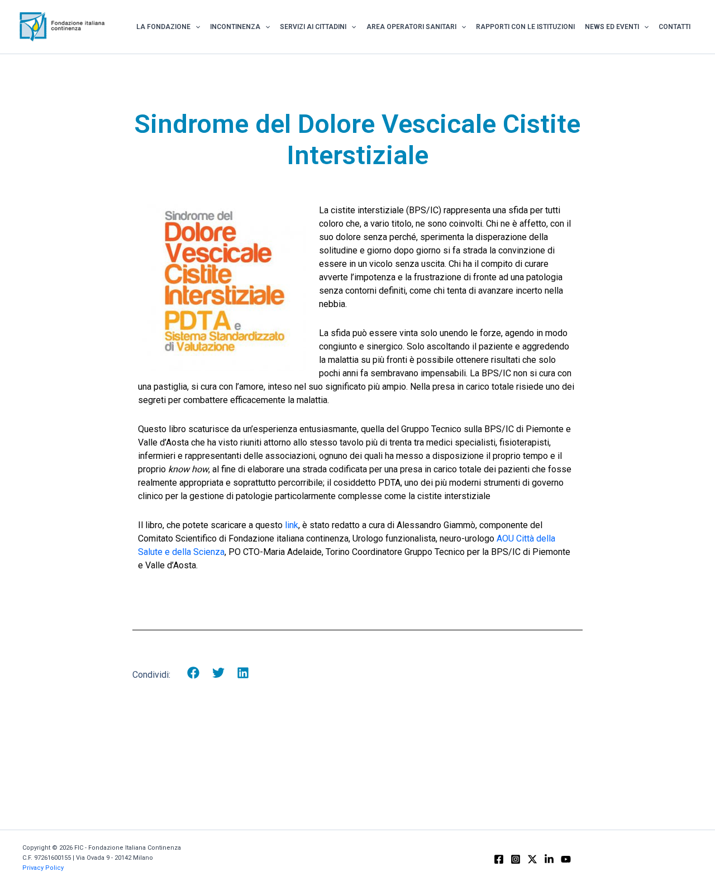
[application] (195, 26)
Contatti (674, 27)
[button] (193, 673)
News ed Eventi (612, 27)
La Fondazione (163, 27)
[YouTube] (566, 859)
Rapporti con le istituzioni (525, 27)
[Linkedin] (549, 859)
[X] (532, 859)
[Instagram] (516, 859)
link (291, 525)
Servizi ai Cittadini (313, 27)
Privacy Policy (43, 867)
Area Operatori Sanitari (411, 27)
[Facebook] (499, 859)
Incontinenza (235, 27)
